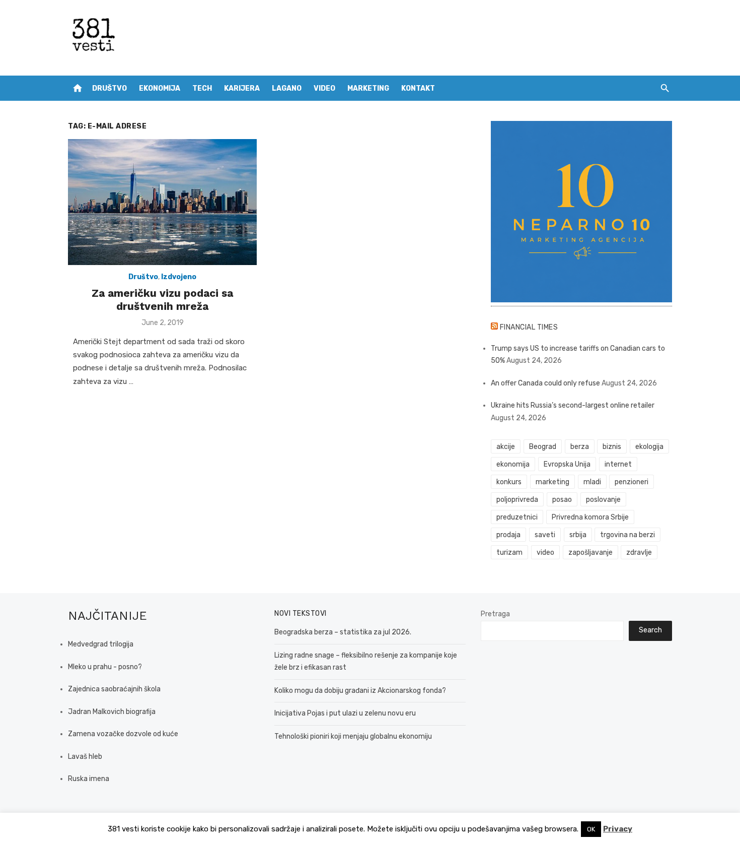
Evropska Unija (567, 464)
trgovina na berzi (627, 535)
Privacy (617, 828)
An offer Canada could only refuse (545, 383)
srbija (577, 535)
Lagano (287, 88)
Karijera (242, 88)
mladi (592, 482)
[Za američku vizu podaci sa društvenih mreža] (162, 202)
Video (324, 88)
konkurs (509, 482)
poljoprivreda (517, 499)
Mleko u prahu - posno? (105, 667)
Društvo (109, 88)
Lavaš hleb (85, 756)
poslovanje (603, 499)
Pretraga (495, 614)
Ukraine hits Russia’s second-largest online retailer (572, 405)
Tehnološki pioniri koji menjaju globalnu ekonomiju (353, 736)
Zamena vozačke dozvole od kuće (123, 734)
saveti (545, 535)
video (545, 552)
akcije (505, 446)
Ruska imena (88, 778)
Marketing (368, 88)
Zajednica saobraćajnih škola (114, 689)
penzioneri (631, 482)
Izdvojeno (178, 277)
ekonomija (513, 464)
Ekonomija (159, 88)
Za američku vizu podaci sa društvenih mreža (162, 299)
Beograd (542, 446)
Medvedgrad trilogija (100, 644)
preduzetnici (517, 517)
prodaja (508, 535)
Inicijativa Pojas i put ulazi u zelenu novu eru (345, 713)
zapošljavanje (590, 552)
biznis (612, 446)
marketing (552, 482)
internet (618, 464)
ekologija (649, 446)
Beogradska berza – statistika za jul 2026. (342, 632)
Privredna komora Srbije (590, 517)
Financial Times (529, 327)
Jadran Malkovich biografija (112, 711)
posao (562, 499)
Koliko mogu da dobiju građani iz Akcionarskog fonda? (360, 690)
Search (650, 630)
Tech (202, 88)
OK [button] (591, 829)
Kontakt (418, 88)
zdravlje (639, 552)
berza (579, 446)
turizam (509, 552)
